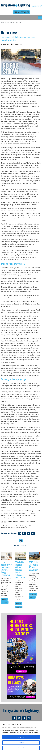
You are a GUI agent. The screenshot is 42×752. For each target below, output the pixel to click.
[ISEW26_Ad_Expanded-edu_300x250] (21, 698)
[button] (19, 533)
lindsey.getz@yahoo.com (21, 527)
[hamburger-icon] (40, 17)
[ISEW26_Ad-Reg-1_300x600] (21, 673)
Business (32, 597)
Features (6, 22)
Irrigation (4, 599)
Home (2, 22)
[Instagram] (29, 718)
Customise (21, 742)
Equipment (12, 22)
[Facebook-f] (14, 718)
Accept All (21, 737)
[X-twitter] (19, 718)
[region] (21, 736)
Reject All (21, 748)
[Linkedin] (24, 718)
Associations (33, 594)
